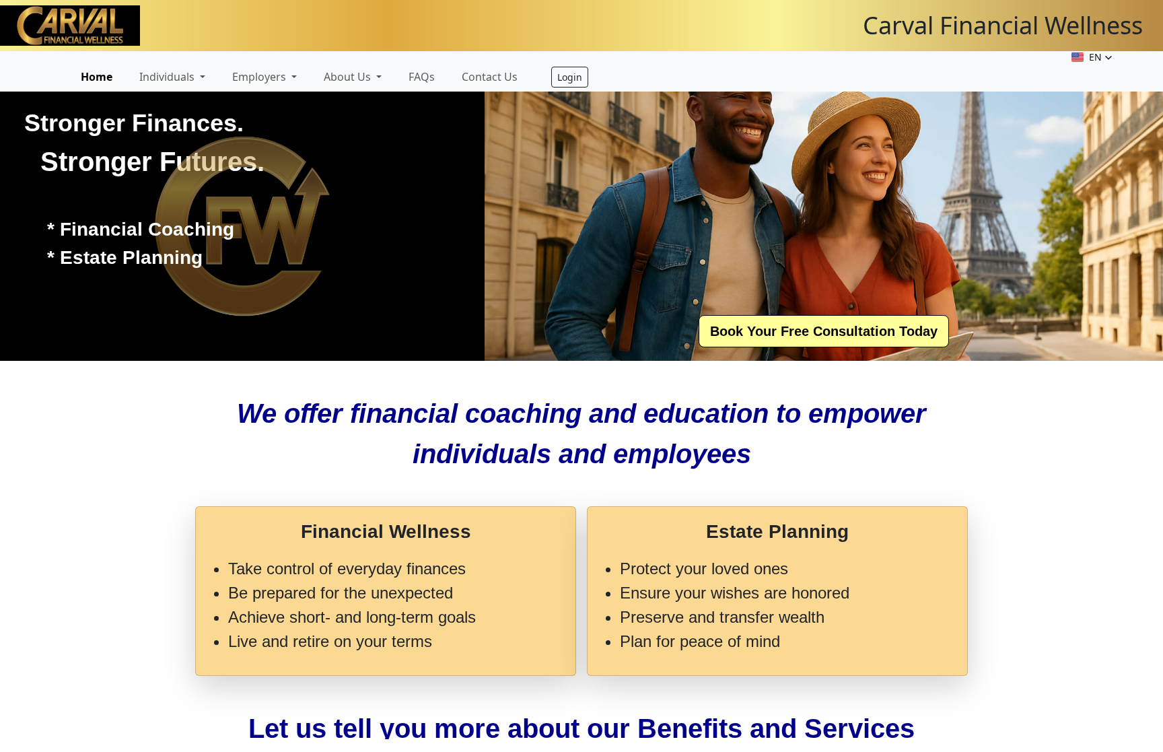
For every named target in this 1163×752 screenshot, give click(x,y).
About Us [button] (349, 76)
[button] (1092, 57)
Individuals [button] (168, 76)
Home (96, 76)
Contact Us (490, 76)
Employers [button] (260, 76)
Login (569, 77)
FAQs (422, 76)
